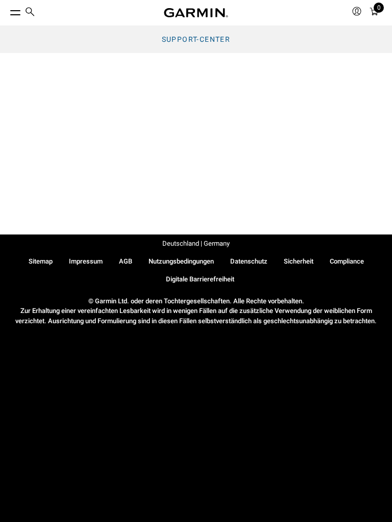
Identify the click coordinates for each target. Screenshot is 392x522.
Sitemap (41, 261)
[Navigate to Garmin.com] (196, 12)
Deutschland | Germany (196, 243)
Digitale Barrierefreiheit (200, 279)
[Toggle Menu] (6, 10)
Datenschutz (248, 261)
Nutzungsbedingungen (181, 261)
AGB (125, 261)
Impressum (86, 261)
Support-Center (196, 39)
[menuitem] (30, 13)
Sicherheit (298, 261)
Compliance (347, 261)
